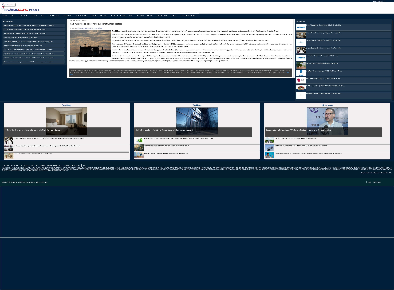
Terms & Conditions (71, 165)
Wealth (114, 16)
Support (377, 182)
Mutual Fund (81, 16)
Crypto (94, 16)
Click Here (65, 170)
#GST (86, 28)
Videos (149, 16)
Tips (130, 16)
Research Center (188, 16)
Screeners (23, 16)
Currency (67, 16)
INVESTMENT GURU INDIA (22, 182)
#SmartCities (98, 28)
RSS (84, 165)
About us (28, 165)
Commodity (54, 16)
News (5, 16)
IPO (42, 16)
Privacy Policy (53, 165)
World (123, 16)
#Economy (81, 28)
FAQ (369, 182)
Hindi (12, 16)
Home (6, 165)
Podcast (140, 16)
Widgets (103, 16)
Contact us (16, 165)
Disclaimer (40, 165)
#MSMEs (90, 28)
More (174, 16)
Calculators (162, 16)
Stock (34, 16)
